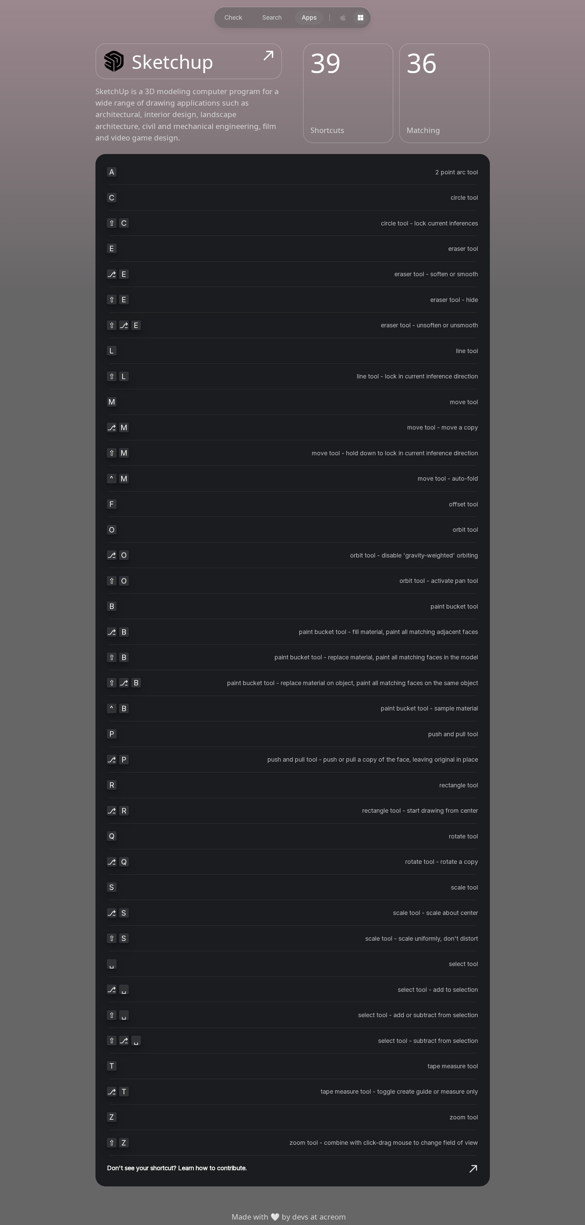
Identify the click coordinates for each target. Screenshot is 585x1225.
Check (233, 17)
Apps (309, 17)
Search (272, 17)
